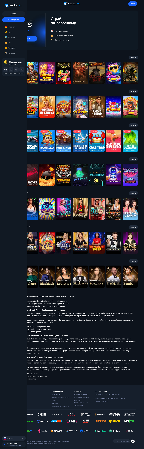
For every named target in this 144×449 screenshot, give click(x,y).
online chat (111, 398)
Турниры (11, 37)
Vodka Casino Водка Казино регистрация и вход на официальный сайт (40, 304)
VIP (9, 43)
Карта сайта (78, 405)
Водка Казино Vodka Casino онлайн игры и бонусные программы (37, 306)
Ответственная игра (81, 397)
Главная (11, 27)
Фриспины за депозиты (60, 406)
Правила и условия (80, 395)
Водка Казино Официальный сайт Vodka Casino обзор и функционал (39, 301)
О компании (56, 395)
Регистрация (13, 20)
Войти (132, 4)
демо (30, 78)
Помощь (11, 53)
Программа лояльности (60, 397)
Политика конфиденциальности (81, 401)
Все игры (133, 57)
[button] (14, 438)
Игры (9, 32)
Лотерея (11, 48)
